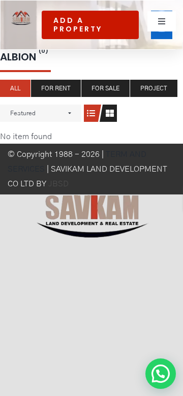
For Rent (56, 88)
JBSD (58, 184)
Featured (23, 113)
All (15, 88)
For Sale (105, 88)
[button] (160, 373)
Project (153, 88)
